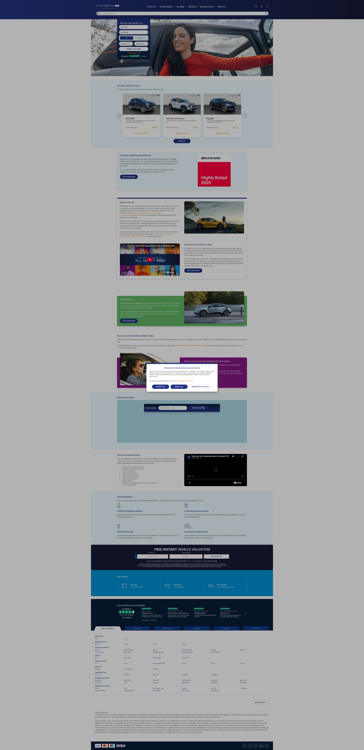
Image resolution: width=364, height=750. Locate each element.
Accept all (160, 387)
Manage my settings (200, 387)
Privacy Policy (188, 381)
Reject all (179, 387)
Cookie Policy (177, 381)
